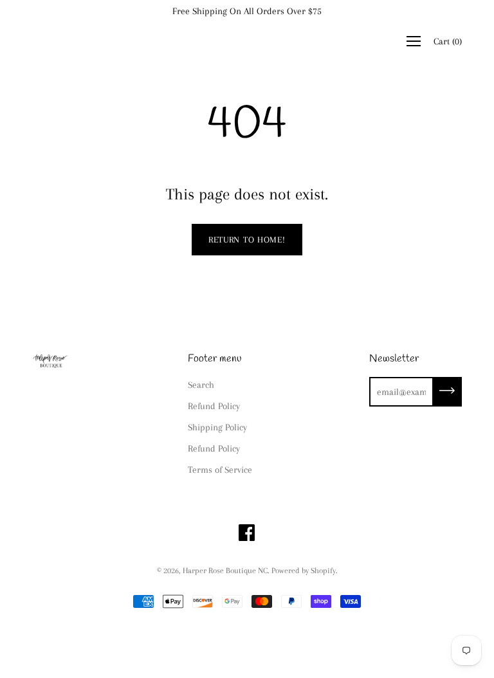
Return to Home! (247, 239)
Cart (448, 41)
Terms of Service (220, 469)
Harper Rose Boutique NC (225, 570)
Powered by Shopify (303, 570)
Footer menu (214, 358)
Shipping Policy (217, 427)
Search (201, 385)
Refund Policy (214, 406)
